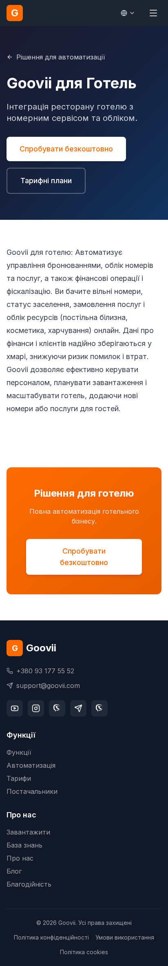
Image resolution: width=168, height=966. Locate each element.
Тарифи (19, 778)
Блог (14, 871)
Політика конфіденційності (51, 937)
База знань (24, 845)
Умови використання (124, 937)
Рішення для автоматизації (60, 57)
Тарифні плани (46, 180)
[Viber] (57, 708)
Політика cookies (84, 951)
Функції (19, 752)
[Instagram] (36, 708)
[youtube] (15, 708)
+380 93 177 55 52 (45, 671)
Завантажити (28, 832)
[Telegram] (78, 708)
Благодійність (29, 884)
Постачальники (32, 791)
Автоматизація (31, 765)
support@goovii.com (48, 685)
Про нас (20, 858)
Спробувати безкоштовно (66, 149)
